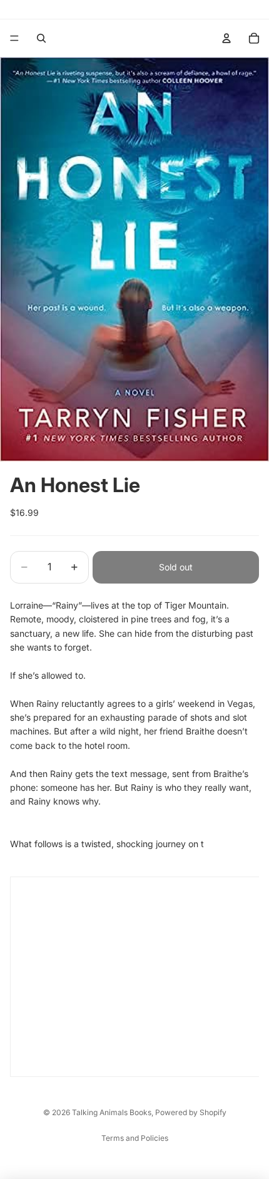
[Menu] (14, 38)
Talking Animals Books (111, 1112)
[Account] (226, 38)
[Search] (41, 38)
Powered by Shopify (190, 1112)
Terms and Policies (134, 1138)
